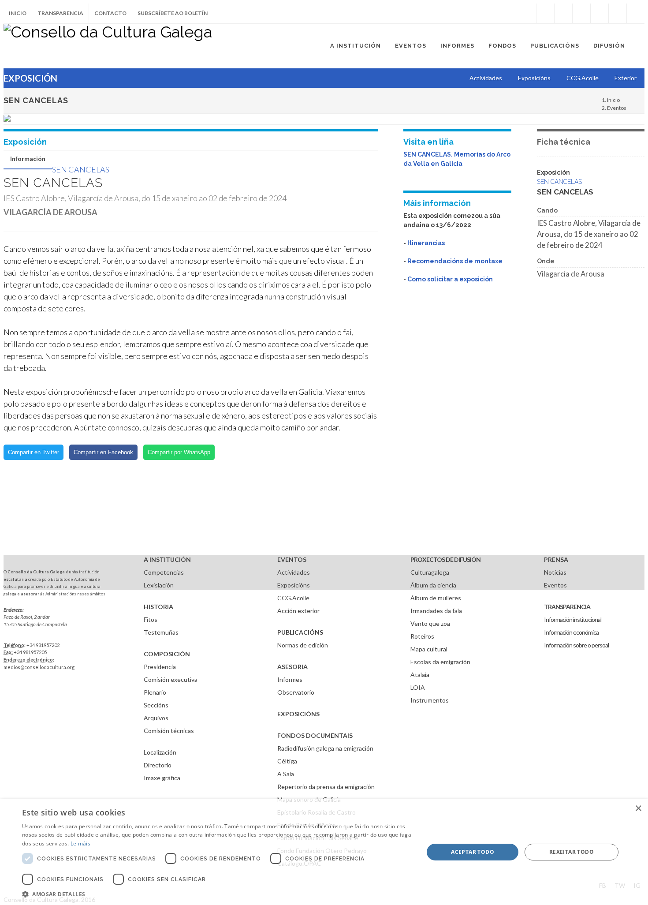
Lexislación (159, 585)
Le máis (80, 843)
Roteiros (422, 636)
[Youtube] (599, 13)
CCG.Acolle (293, 598)
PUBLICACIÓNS (300, 632)
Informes (289, 679)
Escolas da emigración (440, 662)
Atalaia (419, 674)
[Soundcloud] (581, 13)
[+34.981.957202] (617, 13)
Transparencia (60, 13)
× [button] (638, 808)
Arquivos (156, 718)
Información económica (571, 632)
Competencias (164, 572)
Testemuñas (161, 632)
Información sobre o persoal (576, 645)
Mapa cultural (428, 649)
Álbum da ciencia (433, 585)
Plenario (155, 692)
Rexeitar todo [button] (571, 852)
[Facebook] (545, 13)
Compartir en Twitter (33, 452)
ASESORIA (292, 666)
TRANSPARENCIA (567, 606)
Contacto (110, 13)
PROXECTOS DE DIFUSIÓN (445, 559)
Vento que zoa (430, 623)
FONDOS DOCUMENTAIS (315, 735)
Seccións (156, 705)
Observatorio (295, 692)
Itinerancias (426, 243)
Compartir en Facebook (103, 452)
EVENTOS (291, 559)
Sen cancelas (80, 169)
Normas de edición (302, 645)
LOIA (417, 687)
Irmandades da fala (436, 610)
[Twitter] (563, 13)
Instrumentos (429, 700)
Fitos (150, 619)
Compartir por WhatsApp (179, 452)
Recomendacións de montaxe (455, 261)
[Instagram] (527, 13)
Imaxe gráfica (162, 778)
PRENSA (556, 559)
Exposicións (293, 585)
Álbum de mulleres (435, 598)
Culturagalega (429, 572)
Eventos (616, 108)
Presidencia (160, 666)
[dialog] (324, 852)
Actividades (293, 572)
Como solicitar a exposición (450, 279)
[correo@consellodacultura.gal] (635, 13)
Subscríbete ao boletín (173, 13)
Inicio (17, 13)
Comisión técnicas (169, 730)
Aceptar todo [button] (472, 852)
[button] (217, 894)
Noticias (555, 572)
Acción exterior (298, 610)
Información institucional (572, 619)
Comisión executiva (170, 679)
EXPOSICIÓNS (298, 714)
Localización (160, 752)
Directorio (157, 765)
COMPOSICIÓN (167, 654)
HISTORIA (158, 606)
